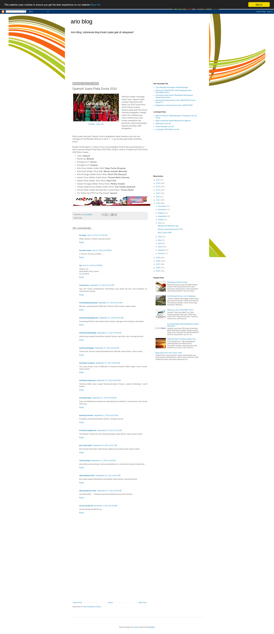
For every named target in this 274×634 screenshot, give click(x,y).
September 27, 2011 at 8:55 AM (108, 363)
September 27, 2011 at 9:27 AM (105, 445)
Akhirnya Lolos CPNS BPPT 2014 (180, 310)
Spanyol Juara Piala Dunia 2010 (170, 229)
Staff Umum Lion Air (163, 124)
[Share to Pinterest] (115, 214)
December (162, 206)
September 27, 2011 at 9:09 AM (104, 398)
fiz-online (82, 235)
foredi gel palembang (87, 333)
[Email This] (103, 214)
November (162, 210)
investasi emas (85, 250)
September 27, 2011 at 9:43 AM (108, 476)
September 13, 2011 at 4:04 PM (102, 285)
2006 (158, 268)
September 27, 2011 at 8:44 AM (107, 348)
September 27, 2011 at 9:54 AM (109, 491)
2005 (158, 271)
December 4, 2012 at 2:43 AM (105, 506)
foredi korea (84, 285)
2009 (158, 258)
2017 (158, 180)
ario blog (81, 21)
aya (80, 265)
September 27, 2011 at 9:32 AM (103, 461)
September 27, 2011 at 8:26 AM (110, 303)
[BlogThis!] (106, 214)
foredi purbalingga (86, 348)
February (161, 250)
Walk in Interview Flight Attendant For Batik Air (173, 121)
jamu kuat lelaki (85, 445)
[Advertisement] (137, 58)
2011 (158, 200)
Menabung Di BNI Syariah (177, 282)
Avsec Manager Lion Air (165, 127)
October (161, 213)
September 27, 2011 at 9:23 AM (109, 430)
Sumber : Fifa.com (96, 124)
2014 (158, 190)
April (160, 243)
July (160, 223)
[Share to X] (109, 214)
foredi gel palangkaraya (88, 318)
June (160, 237)
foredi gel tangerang (87, 380)
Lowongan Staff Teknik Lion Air (167, 129)
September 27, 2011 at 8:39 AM (109, 333)
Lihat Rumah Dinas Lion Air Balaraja (181, 296)
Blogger (152, 627)
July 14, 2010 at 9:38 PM (101, 250)
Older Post (143, 603)
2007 (158, 264)
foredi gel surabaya (87, 363)
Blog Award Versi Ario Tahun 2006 (169, 353)
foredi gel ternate (86, 415)
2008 (158, 261)
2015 (158, 187)
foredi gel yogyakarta (87, 430)
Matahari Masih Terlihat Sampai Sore (181, 339)
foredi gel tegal (85, 398)
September (162, 216)
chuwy (135, 627)
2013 (158, 193)
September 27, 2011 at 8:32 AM (111, 318)
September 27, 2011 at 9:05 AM (108, 380)
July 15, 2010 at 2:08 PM (92, 265)
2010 (158, 203)
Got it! (259, 4)
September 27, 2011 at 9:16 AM (106, 415)
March (160, 247)
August (161, 220)
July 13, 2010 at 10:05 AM (97, 235)
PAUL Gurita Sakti (165, 233)
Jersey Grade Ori (86, 506)
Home (110, 603)
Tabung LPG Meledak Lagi (168, 226)
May (160, 240)
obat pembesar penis (87, 491)
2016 (158, 183)
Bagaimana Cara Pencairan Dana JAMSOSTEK (174, 105)
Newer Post (77, 603)
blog (80, 218)
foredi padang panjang (88, 303)
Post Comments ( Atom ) (92, 607)
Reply (81, 242)
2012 (158, 197)
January (161, 253)
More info (95, 4)
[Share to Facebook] (112, 214)
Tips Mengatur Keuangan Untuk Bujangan (172, 87)
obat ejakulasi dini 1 (87, 476)
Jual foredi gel (85, 461)
